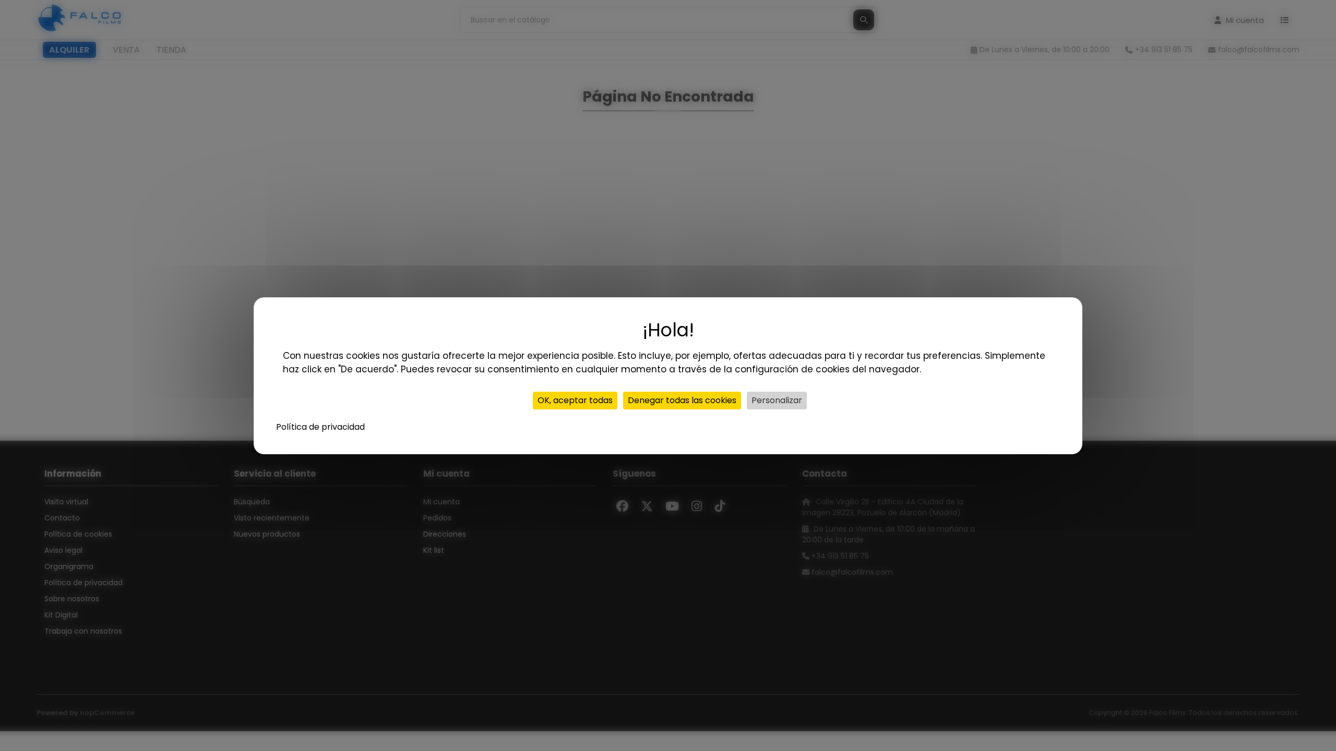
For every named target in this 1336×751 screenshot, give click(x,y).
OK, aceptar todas (575, 400)
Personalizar (777, 400)
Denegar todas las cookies (682, 400)
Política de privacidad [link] (320, 427)
